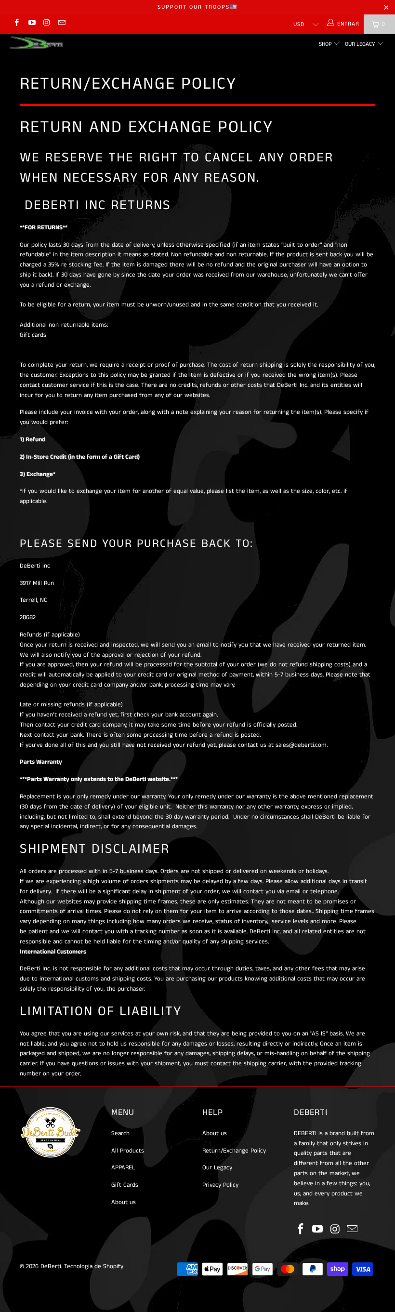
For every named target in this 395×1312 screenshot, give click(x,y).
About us (123, 1202)
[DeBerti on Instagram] (46, 24)
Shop (326, 44)
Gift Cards (124, 1185)
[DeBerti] (36, 43)
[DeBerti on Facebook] (16, 24)
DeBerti (50, 1266)
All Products (127, 1150)
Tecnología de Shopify (93, 1266)
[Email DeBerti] (61, 24)
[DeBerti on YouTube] (31, 24)
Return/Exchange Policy (234, 1150)
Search (120, 1133)
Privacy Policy (220, 1185)
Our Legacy (361, 44)
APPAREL (123, 1167)
